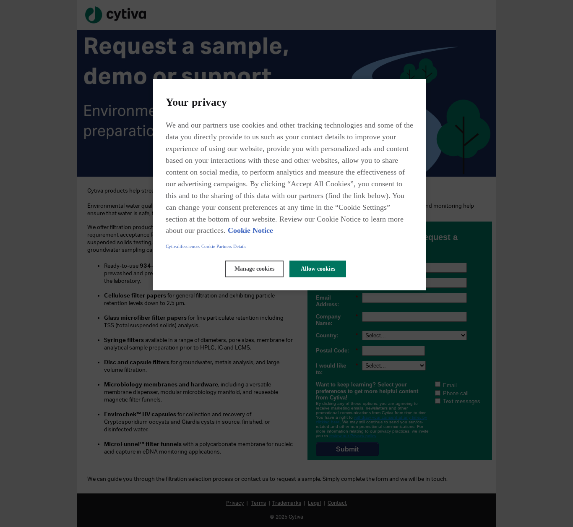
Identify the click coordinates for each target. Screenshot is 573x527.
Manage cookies (254, 269)
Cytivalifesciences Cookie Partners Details (206, 246)
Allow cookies (318, 269)
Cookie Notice (250, 230)
